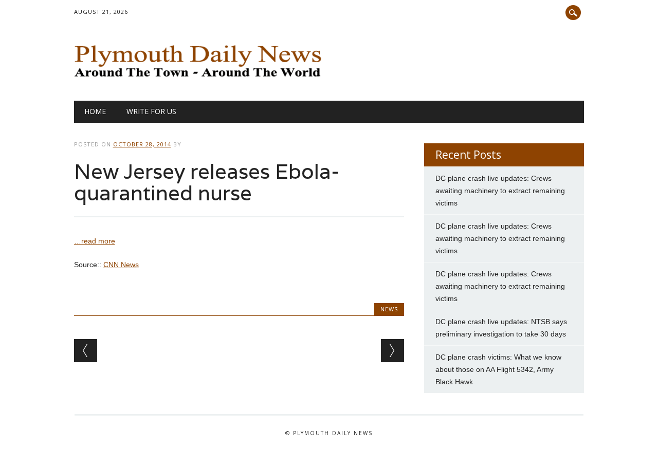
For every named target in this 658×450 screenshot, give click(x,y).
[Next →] (392, 350)
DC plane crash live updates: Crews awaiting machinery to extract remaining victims (500, 190)
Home (95, 111)
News (389, 309)
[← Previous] (85, 350)
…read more (94, 241)
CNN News (121, 264)
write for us (151, 111)
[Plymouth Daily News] (200, 80)
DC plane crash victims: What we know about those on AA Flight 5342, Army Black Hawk (498, 369)
